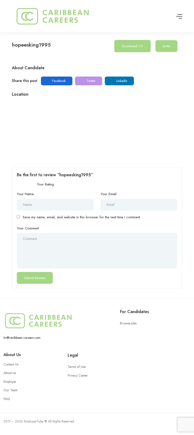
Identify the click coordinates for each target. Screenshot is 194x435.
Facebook (58, 80)
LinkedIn (121, 80)
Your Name (25, 194)
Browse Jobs (128, 323)
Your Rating (45, 184)
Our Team (11, 390)
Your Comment (28, 228)
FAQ (7, 398)
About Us (12, 355)
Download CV (132, 46)
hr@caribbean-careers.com (22, 337)
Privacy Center (78, 375)
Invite (166, 46)
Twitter (90, 80)
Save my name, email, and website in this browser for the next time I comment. (82, 217)
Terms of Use (77, 366)
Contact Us (11, 364)
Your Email (108, 194)
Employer (10, 381)
